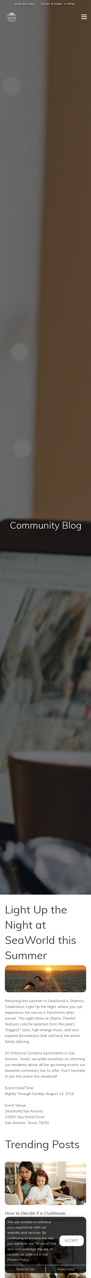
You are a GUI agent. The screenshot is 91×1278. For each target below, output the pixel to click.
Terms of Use (25, 1269)
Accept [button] (71, 1240)
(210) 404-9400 (24, 4)
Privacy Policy (65, 1269)
